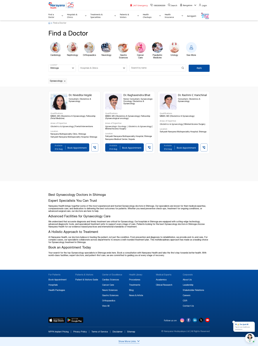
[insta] (182, 321)
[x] (201, 321)
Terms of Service (100, 332)
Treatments (134, 285)
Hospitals (53, 285)
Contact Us (188, 306)
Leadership (188, 285)
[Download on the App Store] (56, 320)
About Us (187, 280)
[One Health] (205, 16)
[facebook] (188, 321)
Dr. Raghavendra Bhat (136, 95)
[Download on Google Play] (75, 320)
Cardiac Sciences (110, 280)
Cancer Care (108, 285)
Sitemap (131, 332)
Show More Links (127, 341)
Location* (54, 65)
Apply (199, 68)
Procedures (134, 280)
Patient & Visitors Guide (86, 280)
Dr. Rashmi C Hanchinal (192, 95)
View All (105, 306)
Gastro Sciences (110, 296)
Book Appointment (57, 280)
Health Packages (56, 290)
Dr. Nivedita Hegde (80, 95)
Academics (161, 280)
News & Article (136, 296)
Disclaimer (118, 332)
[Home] (61, 5)
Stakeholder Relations (193, 290)
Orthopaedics (108, 301)
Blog (131, 290)
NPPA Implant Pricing (59, 332)
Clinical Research (164, 285)
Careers (186, 296)
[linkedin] (195, 321)
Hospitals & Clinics (89, 68)
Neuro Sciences (110, 290)
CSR (185, 301)
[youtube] (207, 321)
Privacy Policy (81, 332)
